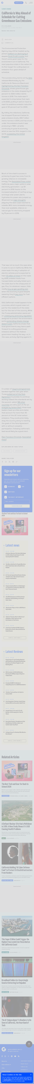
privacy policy (7, 1079)
